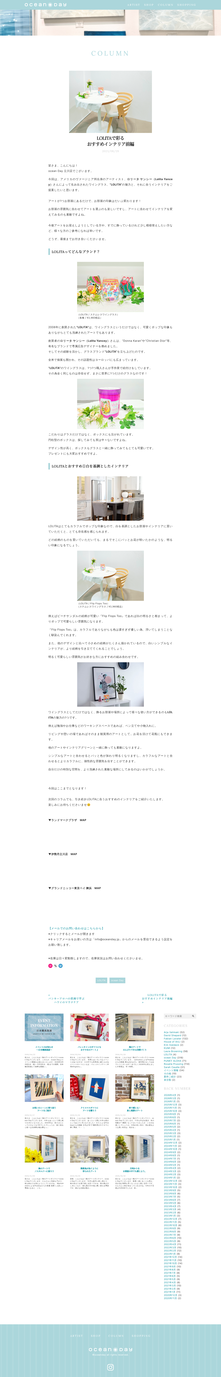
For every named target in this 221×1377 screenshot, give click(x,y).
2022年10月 (170, 1225)
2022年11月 (170, 1222)
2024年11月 (170, 1146)
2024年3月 (170, 1171)
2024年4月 (170, 1168)
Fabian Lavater (172, 1038)
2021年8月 (170, 1269)
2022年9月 (170, 1228)
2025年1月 (170, 1139)
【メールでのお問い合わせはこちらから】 (76, 928)
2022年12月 (170, 1219)
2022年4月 (170, 1244)
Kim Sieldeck (171, 1045)
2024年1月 (170, 1177)
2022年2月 (170, 1250)
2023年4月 (170, 1206)
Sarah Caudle (172, 1067)
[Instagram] (50, 966)
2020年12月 (170, 1295)
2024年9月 (170, 1152)
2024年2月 (170, 1174)
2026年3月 (170, 1098)
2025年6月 (170, 1123)
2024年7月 (170, 1158)
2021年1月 (170, 1292)
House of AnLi (172, 1041)
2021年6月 (170, 1276)
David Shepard (172, 1035)
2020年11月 (170, 1298)
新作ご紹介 (170, 1076)
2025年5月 (170, 1126)
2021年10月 (170, 1263)
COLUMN (166, 4)
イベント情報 (171, 1070)
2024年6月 (170, 1161)
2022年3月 (170, 1247)
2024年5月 (170, 1165)
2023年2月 (170, 1212)
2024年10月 (170, 1149)
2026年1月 (170, 1101)
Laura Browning (173, 1051)
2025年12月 (170, 1104)
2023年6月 (170, 1200)
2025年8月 (170, 1117)
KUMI (167, 1048)
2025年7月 (170, 1120)
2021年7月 (170, 1273)
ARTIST (133, 4)
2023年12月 (170, 1180)
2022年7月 (170, 1234)
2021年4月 (170, 1282)
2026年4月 (170, 1095)
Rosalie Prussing (173, 1064)
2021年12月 (170, 1257)
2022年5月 (170, 1241)
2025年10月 (170, 1111)
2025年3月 (170, 1133)
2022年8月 (170, 1231)
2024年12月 (170, 1142)
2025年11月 (170, 1107)
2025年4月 (170, 1130)
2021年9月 (170, 1266)
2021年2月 (170, 1288)
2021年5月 (170, 1279)
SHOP (149, 4)
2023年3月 (170, 1209)
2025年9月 (170, 1114)
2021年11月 (170, 1260)
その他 (167, 1073)
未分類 (167, 1079)
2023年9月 (170, 1190)
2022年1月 (170, 1253)
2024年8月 (170, 1155)
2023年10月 (170, 1187)
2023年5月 (170, 1203)
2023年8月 (170, 1193)
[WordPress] (60, 966)
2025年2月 (170, 1136)
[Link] (55, 966)
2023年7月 (170, 1196)
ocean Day (117, 980)
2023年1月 (170, 1215)
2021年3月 (170, 1285)
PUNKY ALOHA (172, 1060)
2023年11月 (170, 1184)
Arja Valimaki (171, 1032)
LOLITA (101, 980)
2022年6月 (170, 1238)
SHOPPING (186, 4)
